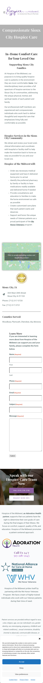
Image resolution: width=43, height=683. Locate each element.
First (11, 365)
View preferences (21, 674)
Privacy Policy (24, 680)
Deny (21, 668)
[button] (39, 639)
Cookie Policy (13, 680)
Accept (21, 662)
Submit (12, 456)
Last (11, 375)
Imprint (33, 680)
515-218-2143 (21, 555)
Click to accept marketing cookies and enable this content (21, 256)
